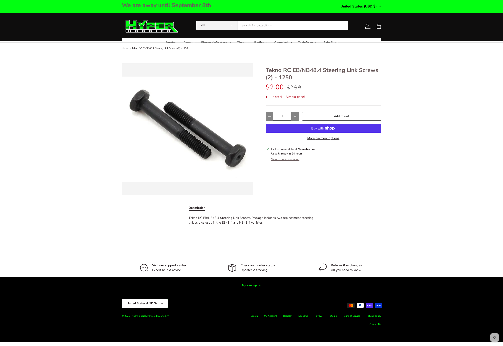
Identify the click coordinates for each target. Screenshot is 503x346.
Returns (333, 315)
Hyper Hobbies (138, 315)
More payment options (323, 138)
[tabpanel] (251, 224)
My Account (270, 315)
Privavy (318, 315)
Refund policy (373, 315)
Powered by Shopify (158, 315)
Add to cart (341, 116)
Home (125, 48)
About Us (303, 315)
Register (287, 315)
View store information (285, 159)
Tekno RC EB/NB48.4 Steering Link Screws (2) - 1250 (160, 48)
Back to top (249, 285)
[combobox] (272, 25)
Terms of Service (351, 315)
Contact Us (375, 324)
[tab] (197, 207)
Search (254, 315)
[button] (378, 26)
